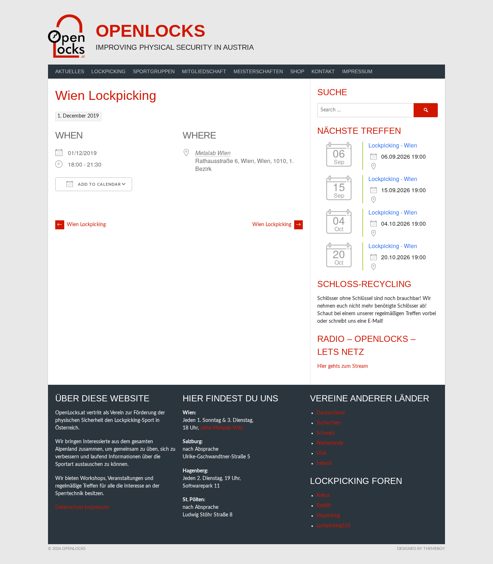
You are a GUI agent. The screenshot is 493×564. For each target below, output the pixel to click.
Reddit (324, 505)
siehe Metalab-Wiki (221, 428)
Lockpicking (108, 71)
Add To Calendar (99, 184)
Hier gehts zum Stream (342, 366)
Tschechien (329, 423)
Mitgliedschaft (204, 71)
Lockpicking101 (334, 525)
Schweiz (326, 433)
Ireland (324, 463)
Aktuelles (69, 71)
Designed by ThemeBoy (421, 549)
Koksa (323, 495)
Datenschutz (69, 507)
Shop (297, 71)
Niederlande (330, 443)
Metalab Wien (213, 153)
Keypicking (328, 515)
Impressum (357, 71)
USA (321, 453)
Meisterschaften (258, 71)
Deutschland (331, 412)
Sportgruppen (154, 71)
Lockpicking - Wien (392, 145)
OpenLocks (150, 30)
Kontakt (323, 71)
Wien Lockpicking (81, 224)
